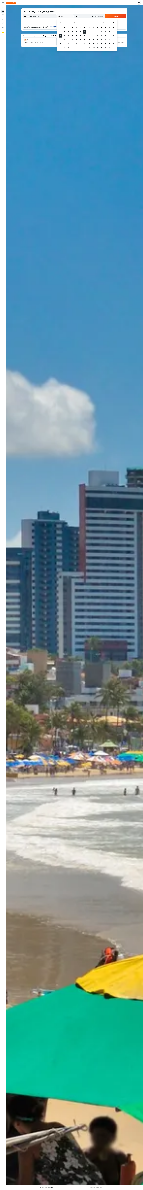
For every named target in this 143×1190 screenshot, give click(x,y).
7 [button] (60, 36)
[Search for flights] (3, 7)
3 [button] (72, 32)
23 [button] (68, 44)
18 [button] (76, 40)
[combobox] (41, 16)
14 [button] (60, 40)
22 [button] (64, 44)
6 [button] (84, 32)
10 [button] (72, 36)
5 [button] (80, 32)
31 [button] (109, 48)
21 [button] (60, 44)
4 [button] (76, 32)
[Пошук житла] (3, 11)
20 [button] (84, 40)
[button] (3, 2)
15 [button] (64, 40)
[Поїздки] (3, 27)
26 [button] (80, 44)
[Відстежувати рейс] (3, 22)
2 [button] (68, 32)
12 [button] (80, 36)
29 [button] (64, 48)
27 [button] (84, 44)
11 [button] (76, 36)
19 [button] (80, 40)
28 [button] (60, 48)
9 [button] (68, 36)
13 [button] (84, 36)
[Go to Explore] (3, 19)
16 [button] (68, 40)
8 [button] (64, 36)
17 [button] (72, 40)
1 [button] (64, 32)
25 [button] (76, 44)
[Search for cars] (3, 14)
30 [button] (68, 48)
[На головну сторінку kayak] (11, 3)
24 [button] (72, 44)
